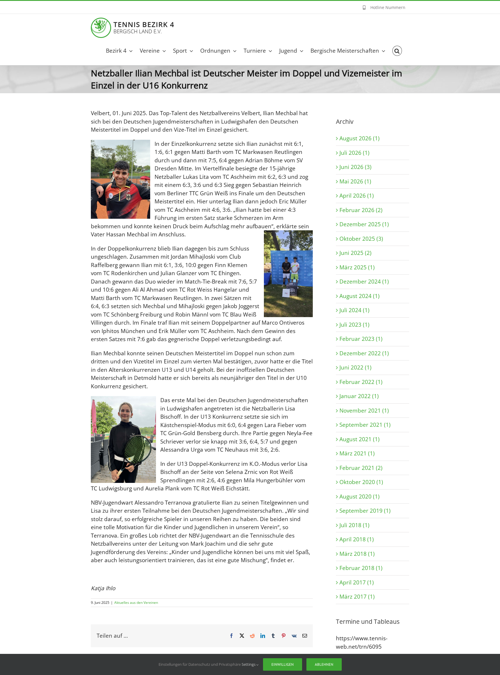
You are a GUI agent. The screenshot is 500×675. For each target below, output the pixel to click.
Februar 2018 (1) (361, 568)
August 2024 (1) (359, 296)
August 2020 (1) (359, 496)
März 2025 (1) (357, 267)
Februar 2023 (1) (361, 339)
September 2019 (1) (365, 510)
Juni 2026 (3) (355, 167)
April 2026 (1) (356, 195)
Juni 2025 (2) (355, 253)
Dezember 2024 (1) (364, 281)
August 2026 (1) (359, 138)
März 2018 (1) (357, 554)
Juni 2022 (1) (355, 367)
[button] (397, 50)
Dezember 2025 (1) (364, 224)
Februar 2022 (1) (361, 382)
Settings (249, 664)
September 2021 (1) (365, 424)
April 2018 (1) (356, 539)
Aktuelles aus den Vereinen (136, 602)
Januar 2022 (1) (359, 396)
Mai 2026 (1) (355, 181)
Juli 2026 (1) (354, 153)
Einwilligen (282, 664)
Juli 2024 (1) (354, 310)
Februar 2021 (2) (361, 468)
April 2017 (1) (356, 582)
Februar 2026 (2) (361, 210)
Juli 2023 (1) (354, 324)
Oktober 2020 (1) (361, 482)
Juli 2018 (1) (354, 525)
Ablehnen (324, 664)
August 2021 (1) (359, 439)
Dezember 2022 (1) (364, 353)
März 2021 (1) (357, 453)
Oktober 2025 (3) (361, 238)
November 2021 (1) (364, 410)
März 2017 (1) (357, 596)
